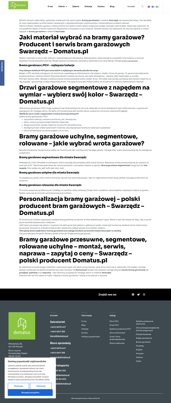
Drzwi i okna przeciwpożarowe (117, 337)
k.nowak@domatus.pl (60, 383)
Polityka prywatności (90, 336)
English (139, 350)
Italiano (139, 357)
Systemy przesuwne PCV (120, 329)
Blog (112, 6)
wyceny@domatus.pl (60, 357)
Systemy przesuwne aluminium (144, 322)
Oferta (61, 6)
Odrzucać (40, 386)
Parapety (140, 346)
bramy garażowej (130, 61)
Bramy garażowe (143, 342)
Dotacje (88, 6)
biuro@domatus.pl (59, 336)
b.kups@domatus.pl (59, 375)
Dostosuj (18, 386)
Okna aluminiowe (117, 333)
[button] (142, 6)
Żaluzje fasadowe (143, 334)
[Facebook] (133, 294)
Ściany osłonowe (117, 343)
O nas (50, 6)
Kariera (101, 6)
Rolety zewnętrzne (144, 338)
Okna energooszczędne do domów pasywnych (147, 329)
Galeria (75, 6)
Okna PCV (114, 321)
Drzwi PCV (114, 325)
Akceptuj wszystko (30, 392)
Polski (138, 361)
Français (139, 353)
